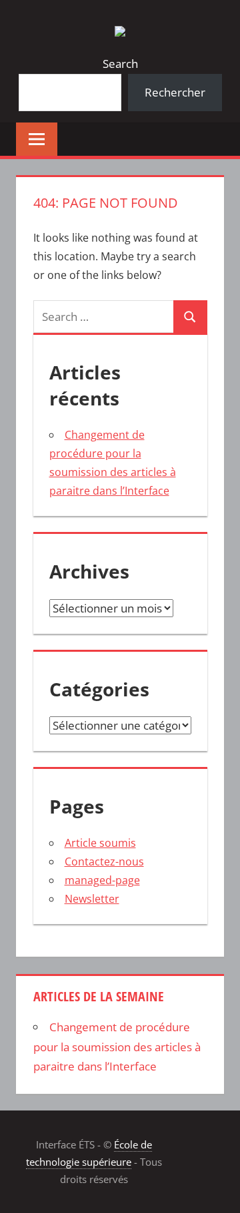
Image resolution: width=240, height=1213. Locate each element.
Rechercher (175, 92)
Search (120, 63)
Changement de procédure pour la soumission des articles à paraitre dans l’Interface (117, 1047)
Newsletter (92, 898)
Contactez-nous (104, 861)
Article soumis (100, 843)
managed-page (102, 880)
